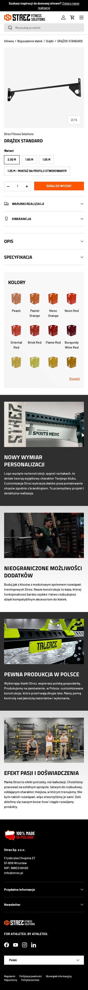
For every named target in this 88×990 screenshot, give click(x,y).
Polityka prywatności (30, 976)
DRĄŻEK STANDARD (70, 41)
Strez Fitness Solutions (19, 134)
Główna (9, 41)
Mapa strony (10, 979)
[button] (72, 17)
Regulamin (9, 976)
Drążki (50, 41)
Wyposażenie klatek (29, 41)
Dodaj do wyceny (59, 186)
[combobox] (44, 27)
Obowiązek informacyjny (59, 976)
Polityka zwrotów (30, 979)
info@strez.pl (13, 873)
